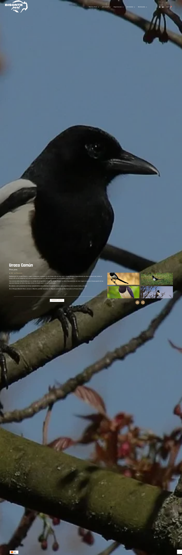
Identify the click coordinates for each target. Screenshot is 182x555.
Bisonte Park (93, 7)
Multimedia (141, 7)
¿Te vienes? (105, 7)
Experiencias (118, 7)
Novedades (129, 7)
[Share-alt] (159, 7)
